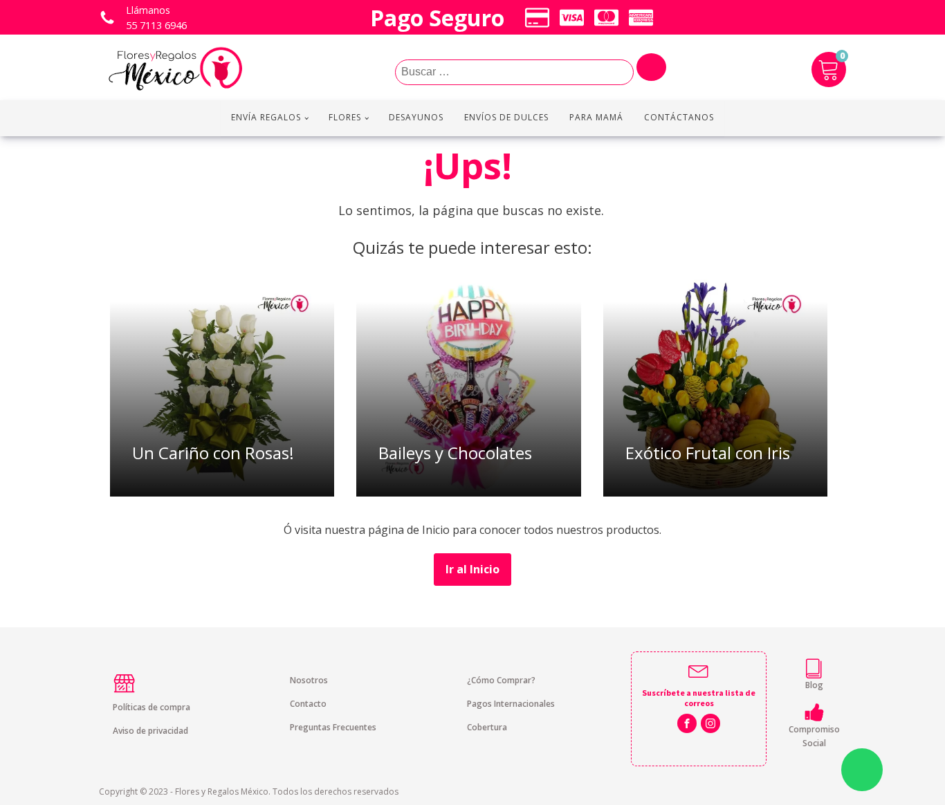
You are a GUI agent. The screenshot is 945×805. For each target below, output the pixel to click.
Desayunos (416, 117)
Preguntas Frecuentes (333, 727)
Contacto (308, 704)
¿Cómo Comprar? (501, 680)
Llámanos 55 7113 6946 (156, 17)
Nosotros (309, 680)
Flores (345, 117)
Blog (814, 685)
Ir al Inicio (472, 569)
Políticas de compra (151, 707)
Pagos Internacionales (511, 704)
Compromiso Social (814, 735)
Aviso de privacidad (150, 731)
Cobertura (487, 727)
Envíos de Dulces (506, 117)
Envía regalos (266, 117)
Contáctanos (679, 117)
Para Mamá (596, 117)
